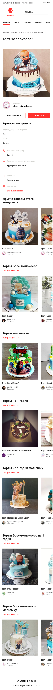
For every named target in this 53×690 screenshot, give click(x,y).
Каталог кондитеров (11, 3)
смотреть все (9, 270)
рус (48, 3)
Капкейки (27, 23)
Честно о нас (27, 3)
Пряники (38, 23)
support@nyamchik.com (26, 686)
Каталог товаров (17, 32)
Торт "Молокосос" (40, 32)
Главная (6, 32)
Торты (16, 23)
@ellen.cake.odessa (15, 191)
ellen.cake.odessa (22, 106)
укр (44, 3)
